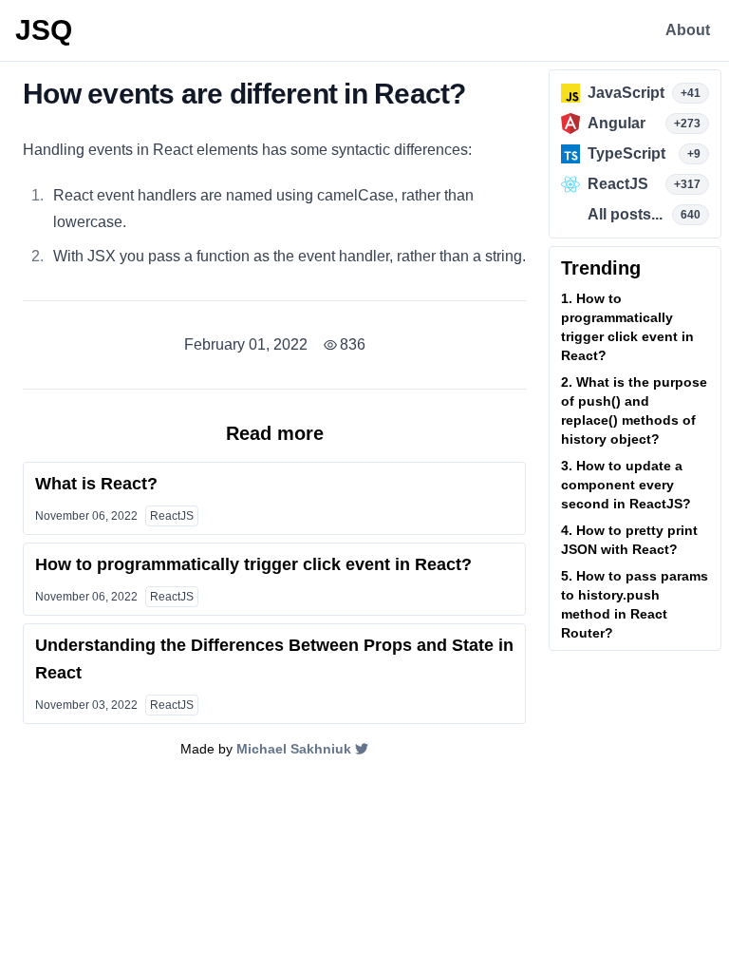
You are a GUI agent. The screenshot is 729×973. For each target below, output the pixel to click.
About (687, 30)
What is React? (96, 483)
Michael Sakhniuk (293, 748)
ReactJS (172, 516)
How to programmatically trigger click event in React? (253, 564)
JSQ (43, 30)
